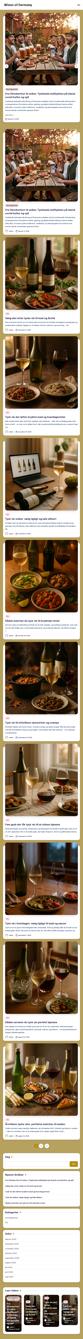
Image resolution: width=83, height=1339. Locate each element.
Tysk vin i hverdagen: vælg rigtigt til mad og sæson (35, 914)
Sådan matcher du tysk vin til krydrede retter (32, 611)
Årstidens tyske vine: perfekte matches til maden (35, 1114)
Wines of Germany (18, 5)
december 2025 (12, 1234)
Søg (7, 1147)
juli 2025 (8, 1258)
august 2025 (10, 1253)
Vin (7, 89)
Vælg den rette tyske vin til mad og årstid (30, 93)
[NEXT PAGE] (47, 1136)
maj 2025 (9, 1267)
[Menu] (78, 5)
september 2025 (12, 1249)
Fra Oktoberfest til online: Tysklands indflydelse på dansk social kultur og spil (39, 1171)
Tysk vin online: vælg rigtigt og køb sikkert (30, 509)
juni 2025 (9, 1263)
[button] (9, 105)
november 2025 (12, 1239)
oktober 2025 (11, 1244)
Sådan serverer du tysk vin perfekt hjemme (31, 1012)
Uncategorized (11, 196)
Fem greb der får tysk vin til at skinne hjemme (32, 815)
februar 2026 (10, 1230)
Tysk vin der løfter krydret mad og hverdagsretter (35, 407)
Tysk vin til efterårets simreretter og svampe (32, 713)
